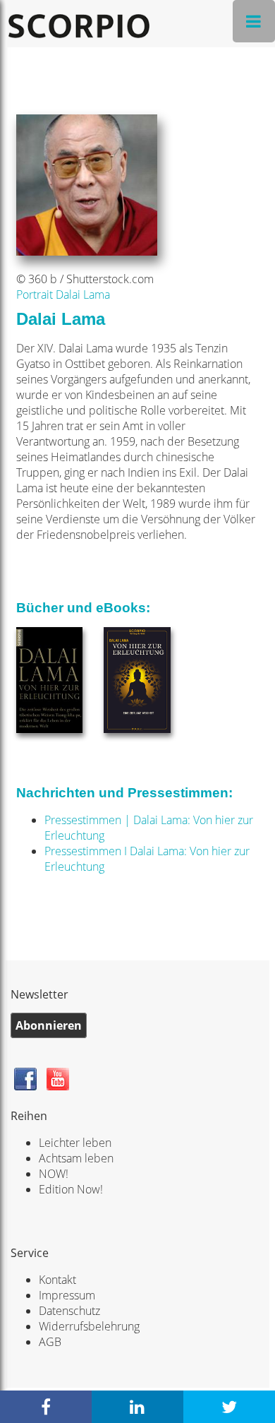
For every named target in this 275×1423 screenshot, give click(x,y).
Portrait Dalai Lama (63, 294)
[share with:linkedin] (137, 1407)
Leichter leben (75, 1142)
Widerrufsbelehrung (89, 1326)
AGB (50, 1342)
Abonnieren (49, 1025)
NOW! (53, 1173)
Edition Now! (71, 1189)
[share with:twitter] (229, 1407)
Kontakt (57, 1279)
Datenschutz (69, 1310)
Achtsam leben (76, 1158)
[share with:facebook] (46, 1407)
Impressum (67, 1295)
